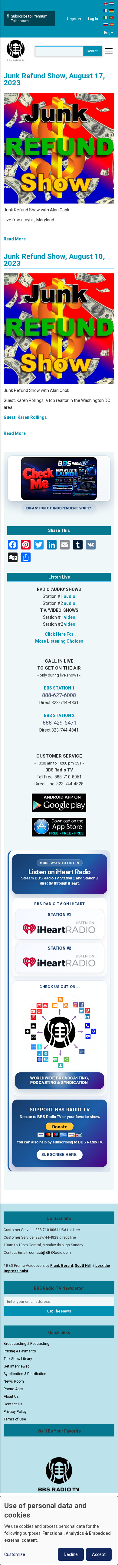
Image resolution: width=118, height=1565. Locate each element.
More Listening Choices (59, 641)
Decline (71, 1554)
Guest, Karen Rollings (25, 417)
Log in (93, 19)
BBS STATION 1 (59, 688)
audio (69, 596)
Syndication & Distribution (25, 1374)
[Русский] (106, 24)
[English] (106, 3)
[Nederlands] (111, 3)
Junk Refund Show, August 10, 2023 (54, 260)
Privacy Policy (15, 1412)
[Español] (111, 24)
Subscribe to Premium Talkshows (29, 18)
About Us (11, 1396)
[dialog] (59, 1530)
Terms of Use (15, 1419)
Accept (99, 1554)
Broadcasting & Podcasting (26, 1344)
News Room (14, 1381)
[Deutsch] (111, 10)
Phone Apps (13, 1389)
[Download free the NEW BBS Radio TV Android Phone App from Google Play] (59, 802)
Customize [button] (14, 1554)
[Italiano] (106, 17)
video (69, 617)
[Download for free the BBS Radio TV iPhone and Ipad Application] (59, 826)
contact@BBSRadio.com (50, 1252)
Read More (15, 238)
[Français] (106, 10)
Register (74, 18)
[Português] (111, 17)
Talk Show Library (18, 1359)
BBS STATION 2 (59, 715)
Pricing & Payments (20, 1351)
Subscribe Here (59, 1155)
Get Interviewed (17, 1366)
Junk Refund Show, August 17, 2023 (54, 79)
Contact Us (13, 1404)
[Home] (16, 50)
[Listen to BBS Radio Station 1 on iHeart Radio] (59, 928)
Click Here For (59, 634)
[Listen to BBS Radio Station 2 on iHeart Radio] (59, 961)
